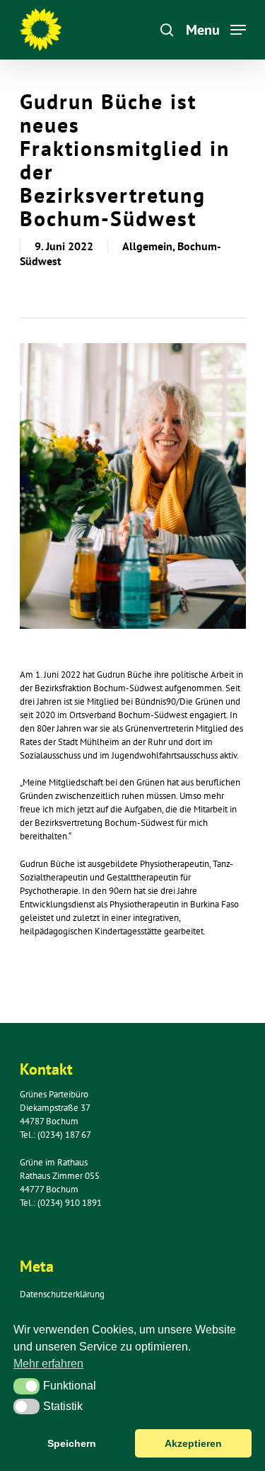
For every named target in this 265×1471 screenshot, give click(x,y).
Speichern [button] (71, 1443)
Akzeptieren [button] (193, 1443)
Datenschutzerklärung (62, 1294)
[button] (26, 1386)
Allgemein (147, 246)
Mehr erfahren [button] (48, 1364)
